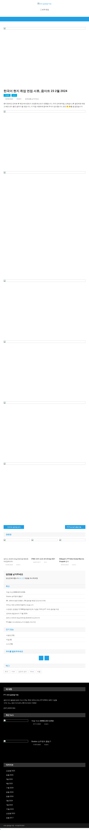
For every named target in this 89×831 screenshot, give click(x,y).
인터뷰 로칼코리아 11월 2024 (16, 613)
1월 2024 (9, 805)
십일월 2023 (10, 813)
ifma (32, 672)
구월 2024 (9, 788)
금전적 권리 (22, 672)
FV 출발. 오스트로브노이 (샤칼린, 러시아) (21, 622)
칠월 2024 (9, 796)
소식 (14, 95)
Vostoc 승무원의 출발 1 (14, 596)
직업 (7, 640)
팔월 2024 (9, 792)
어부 (13, 672)
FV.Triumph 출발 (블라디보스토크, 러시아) (76, 527)
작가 (45, 562)
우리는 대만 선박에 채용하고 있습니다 (19, 605)
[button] (0, 829)
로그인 (21, 578)
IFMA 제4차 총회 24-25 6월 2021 (43, 559)
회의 (6, 672)
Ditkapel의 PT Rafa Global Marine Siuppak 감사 (71, 560)
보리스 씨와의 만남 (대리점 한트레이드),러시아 (16, 560)
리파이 (19, 99)
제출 (38, 672)
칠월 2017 (9, 818)
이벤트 (7, 95)
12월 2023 (10, 809)
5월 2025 (9, 779)
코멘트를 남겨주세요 (32, 99)
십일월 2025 (10, 771)
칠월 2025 (9, 775)
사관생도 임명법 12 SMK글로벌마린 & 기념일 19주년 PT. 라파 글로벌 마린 (32, 609)
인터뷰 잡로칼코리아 (14, 527)
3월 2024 (9, 801)
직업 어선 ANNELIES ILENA (15, 592)
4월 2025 (9, 783)
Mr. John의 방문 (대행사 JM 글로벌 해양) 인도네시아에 (26, 601)
